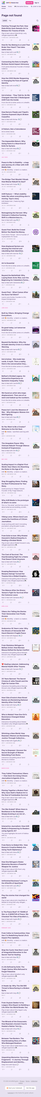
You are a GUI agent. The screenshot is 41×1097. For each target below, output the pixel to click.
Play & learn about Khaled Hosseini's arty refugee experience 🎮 (16, 544)
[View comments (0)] (11, 40)
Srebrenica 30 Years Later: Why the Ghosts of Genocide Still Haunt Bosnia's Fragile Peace (15, 630)
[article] (20, 33)
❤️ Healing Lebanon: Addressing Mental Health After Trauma (15, 665)
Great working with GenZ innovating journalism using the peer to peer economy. (14, 525)
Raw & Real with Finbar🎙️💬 (11, 184)
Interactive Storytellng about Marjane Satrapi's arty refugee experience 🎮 (14, 580)
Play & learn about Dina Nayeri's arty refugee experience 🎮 (14, 1011)
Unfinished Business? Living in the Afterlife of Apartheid (15, 882)
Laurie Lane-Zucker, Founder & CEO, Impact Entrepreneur (14, 298)
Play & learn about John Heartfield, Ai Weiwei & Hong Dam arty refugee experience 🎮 (14, 901)
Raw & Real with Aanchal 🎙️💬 (12, 253)
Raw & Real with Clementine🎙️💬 (13, 283)
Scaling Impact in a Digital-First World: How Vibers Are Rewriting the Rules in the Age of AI (15, 467)
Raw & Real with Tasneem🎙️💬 (12, 669)
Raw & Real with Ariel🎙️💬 (11, 86)
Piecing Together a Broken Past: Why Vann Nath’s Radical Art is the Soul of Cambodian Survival (15, 792)
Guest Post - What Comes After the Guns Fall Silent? (15, 293)
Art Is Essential (8, 263)
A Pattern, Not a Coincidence (14, 129)
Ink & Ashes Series (8, 132)
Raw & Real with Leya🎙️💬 (11, 220)
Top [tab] (10, 20)
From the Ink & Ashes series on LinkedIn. (16, 102)
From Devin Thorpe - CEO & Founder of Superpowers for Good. (15, 236)
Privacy (22, 1081)
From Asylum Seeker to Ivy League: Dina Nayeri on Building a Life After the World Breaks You (16, 1005)
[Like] (3, 40)
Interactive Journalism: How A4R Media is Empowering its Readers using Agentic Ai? (15, 828)
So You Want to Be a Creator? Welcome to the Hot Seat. (14, 428)
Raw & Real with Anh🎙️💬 (11, 450)
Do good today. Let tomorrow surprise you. (13, 329)
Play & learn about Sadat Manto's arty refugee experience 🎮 (14, 1047)
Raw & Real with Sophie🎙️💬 (11, 919)
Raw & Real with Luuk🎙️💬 (11, 52)
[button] (3, 6)
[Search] (37, 20)
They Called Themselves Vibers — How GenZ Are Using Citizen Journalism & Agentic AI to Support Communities (15, 775)
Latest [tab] (5, 20)
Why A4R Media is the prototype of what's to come (15, 501)
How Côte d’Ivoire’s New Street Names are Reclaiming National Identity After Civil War (15, 700)
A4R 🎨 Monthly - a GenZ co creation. (14, 170)
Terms (28, 1081)
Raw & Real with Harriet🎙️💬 (12, 349)
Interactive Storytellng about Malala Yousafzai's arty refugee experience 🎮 (15, 723)
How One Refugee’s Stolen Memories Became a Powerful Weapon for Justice (14, 864)
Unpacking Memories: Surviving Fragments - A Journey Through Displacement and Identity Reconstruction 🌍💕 (15, 1059)
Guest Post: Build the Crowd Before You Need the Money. (13, 231)
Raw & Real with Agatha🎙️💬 (12, 741)
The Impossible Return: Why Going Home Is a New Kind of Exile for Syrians (14, 143)
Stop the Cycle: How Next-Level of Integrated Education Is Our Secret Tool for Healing (15, 952)
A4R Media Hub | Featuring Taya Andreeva (13, 202)
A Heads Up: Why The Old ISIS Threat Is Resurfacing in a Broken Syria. (15, 988)
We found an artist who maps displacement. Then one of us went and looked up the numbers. (16, 395)
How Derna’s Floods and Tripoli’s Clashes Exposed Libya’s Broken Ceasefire (15, 114)
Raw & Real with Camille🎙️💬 (12, 383)
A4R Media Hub (13, 37)
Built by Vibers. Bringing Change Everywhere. (15, 314)
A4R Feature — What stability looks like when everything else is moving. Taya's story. (16, 196)
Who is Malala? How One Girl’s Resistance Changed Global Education (14, 717)
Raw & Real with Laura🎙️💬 (11, 886)
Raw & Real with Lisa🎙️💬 (11, 816)
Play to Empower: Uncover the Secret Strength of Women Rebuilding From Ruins (14, 752)
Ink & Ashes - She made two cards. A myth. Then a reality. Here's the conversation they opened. (14, 361)
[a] (35, 47)
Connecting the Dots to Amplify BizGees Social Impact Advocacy (15, 63)
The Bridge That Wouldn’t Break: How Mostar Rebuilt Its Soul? (15, 180)
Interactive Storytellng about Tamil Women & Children (13, 758)
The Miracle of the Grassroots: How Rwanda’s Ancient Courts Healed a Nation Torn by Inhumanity (14, 1024)
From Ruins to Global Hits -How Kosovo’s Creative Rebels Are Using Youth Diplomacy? (15, 847)
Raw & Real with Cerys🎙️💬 (11, 993)
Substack (11, 1093)
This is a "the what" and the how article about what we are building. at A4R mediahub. (15, 506)
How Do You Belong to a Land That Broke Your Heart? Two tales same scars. (16, 47)
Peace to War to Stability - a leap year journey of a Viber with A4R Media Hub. (15, 164)
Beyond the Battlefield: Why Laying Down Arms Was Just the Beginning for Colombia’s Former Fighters (15, 277)
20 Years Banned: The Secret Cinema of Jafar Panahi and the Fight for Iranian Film (15, 681)
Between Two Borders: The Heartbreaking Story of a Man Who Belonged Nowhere (14, 1040)
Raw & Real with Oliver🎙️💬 (11, 1029)
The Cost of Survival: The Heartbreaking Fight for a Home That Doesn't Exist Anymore (15, 557)
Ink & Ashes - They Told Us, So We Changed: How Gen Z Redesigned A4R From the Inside (16, 97)
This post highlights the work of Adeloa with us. (15, 834)
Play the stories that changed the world (15, 896)
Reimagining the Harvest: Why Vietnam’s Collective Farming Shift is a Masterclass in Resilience (14, 215)
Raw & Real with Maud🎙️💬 (11, 148)
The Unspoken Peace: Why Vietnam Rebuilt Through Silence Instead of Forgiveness (15, 445)
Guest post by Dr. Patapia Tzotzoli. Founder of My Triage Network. (13, 490)
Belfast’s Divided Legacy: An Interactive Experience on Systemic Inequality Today (13, 378)
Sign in (37, 3)
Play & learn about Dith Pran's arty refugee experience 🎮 (13, 870)
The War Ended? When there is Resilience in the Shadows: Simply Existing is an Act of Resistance (14, 811)
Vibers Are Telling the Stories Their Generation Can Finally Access (14, 614)
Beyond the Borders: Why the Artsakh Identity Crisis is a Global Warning (16, 344)
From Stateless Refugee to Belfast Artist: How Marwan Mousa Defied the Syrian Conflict (15, 647)
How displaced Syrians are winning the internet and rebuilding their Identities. (13, 248)
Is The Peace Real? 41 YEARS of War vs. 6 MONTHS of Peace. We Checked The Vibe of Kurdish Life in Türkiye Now (16, 914)
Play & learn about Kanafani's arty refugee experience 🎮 (13, 975)
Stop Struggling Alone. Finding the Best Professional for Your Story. (14, 483)
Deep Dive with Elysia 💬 (10, 1065)
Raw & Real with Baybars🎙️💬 (12, 636)
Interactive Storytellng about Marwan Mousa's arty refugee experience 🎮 (14, 653)
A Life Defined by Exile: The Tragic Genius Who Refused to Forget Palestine (14, 969)
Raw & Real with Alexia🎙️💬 (11, 852)
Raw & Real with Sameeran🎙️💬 (13, 597)
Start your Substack (15, 1088)
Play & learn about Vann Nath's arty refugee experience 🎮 (14, 799)
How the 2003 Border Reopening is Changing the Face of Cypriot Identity (15, 80)
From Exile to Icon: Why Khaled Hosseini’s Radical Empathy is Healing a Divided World (14, 538)
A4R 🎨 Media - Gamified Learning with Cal (15, 433)
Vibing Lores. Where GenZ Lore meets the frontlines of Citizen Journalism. (15, 519)
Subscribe (29, 3)
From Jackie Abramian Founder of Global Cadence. (16, 68)
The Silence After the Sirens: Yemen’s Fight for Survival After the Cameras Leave (15, 592)
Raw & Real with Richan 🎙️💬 (12, 119)
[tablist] (7, 20)
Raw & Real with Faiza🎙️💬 (11, 417)
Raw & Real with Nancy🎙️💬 (11, 705)
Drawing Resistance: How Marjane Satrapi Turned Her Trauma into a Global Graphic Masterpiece (14, 573)
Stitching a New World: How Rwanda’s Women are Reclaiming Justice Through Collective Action (15, 735)
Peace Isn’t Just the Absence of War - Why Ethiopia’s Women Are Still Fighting (15, 412)
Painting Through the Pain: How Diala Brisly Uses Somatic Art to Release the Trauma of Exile (15, 28)
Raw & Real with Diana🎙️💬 (11, 562)
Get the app (30, 1088)
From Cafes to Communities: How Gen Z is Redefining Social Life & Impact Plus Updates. (16, 935)
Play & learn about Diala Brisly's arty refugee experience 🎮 (14, 34)
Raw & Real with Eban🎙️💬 (11, 957)
